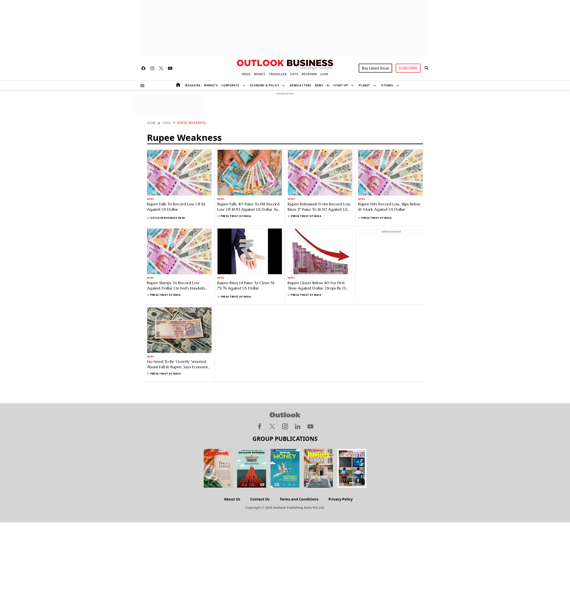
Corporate (230, 85)
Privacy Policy (340, 499)
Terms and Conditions (299, 499)
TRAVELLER (278, 74)
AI (328, 85)
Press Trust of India (236, 216)
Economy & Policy (264, 85)
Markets (211, 85)
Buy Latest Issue (375, 68)
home (151, 123)
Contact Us (260, 499)
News (319, 85)
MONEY (259, 74)
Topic (166, 123)
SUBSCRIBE (408, 68)
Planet (364, 85)
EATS (294, 74)
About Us (232, 499)
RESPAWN (309, 74)
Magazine (192, 85)
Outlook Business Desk (167, 218)
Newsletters (300, 85)
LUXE (324, 74)
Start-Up (340, 85)
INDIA (246, 74)
